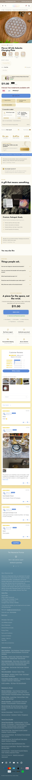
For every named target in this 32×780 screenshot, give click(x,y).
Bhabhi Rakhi (26, 746)
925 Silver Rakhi (5, 748)
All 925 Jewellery (5, 683)
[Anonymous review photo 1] (16, 450)
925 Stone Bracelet (21, 683)
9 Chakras (13, 732)
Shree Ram (10, 680)
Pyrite (20, 730)
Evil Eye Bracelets (16, 701)
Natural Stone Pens (6, 743)
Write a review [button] (16, 371)
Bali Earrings (20, 667)
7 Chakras (24, 730)
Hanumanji (22, 678)
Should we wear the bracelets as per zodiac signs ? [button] (13, 280)
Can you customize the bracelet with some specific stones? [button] (13, 271)
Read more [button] (5, 479)
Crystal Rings (13, 697)
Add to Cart (16, 312)
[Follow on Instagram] (6, 763)
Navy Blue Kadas (19, 663)
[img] (6, 411)
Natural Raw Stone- (6, 739)
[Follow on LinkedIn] (18, 763)
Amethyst (3, 732)
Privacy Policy (4, 630)
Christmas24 (20, 755)
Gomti (8, 732)
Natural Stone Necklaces (7, 734)
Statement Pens (21, 743)
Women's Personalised (7, 712)
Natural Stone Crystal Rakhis (8, 746)
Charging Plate (6, 63)
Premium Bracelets (21, 703)
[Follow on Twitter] (2, 763)
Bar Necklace (18, 734)
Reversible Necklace (16, 694)
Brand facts (4, 615)
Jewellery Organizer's (10, 752)
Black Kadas (16, 661)
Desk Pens (14, 743)
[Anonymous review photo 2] (4, 470)
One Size (5, 70)
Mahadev (28, 678)
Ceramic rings (11, 656)
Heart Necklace (26, 694)
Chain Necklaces (15, 650)
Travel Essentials (5, 750)
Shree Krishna (17, 680)
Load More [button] (16, 543)
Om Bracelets (10, 724)
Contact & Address (6, 635)
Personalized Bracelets (20, 664)
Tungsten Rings (5, 658)
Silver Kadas (23, 661)
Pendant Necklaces (25, 650)
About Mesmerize (5, 625)
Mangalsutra (25, 714)
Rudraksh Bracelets (11, 726)
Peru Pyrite (14, 739)
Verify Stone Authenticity (7, 643)
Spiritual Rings (21, 658)
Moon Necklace (26, 734)
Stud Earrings (13, 667)
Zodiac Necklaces (5, 694)
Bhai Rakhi (19, 746)
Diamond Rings (21, 697)
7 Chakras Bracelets (19, 724)
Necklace (14, 671)
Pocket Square (14, 750)
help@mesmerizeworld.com (14, 609)
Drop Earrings (17, 707)
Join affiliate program (6, 622)
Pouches (21, 750)
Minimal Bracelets (11, 703)
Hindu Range (4, 676)
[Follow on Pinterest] (10, 763)
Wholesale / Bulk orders (7, 619)
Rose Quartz (15, 730)
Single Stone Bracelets (18, 727)
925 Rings (13, 683)
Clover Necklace (17, 691)
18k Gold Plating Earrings (17, 706)
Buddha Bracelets (18, 722)
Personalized (12, 676)
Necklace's (14, 714)
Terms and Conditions (6, 633)
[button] (2, 5)
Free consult (25, 149)
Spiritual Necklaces (16, 652)
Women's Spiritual (5, 714)
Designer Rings (13, 658)
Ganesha (4, 680)
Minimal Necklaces (6, 652)
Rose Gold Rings (9, 699)
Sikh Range (25, 674)
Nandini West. (15, 775)
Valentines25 (4, 757)
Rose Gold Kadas (9, 663)
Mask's (17, 752)
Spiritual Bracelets (21, 726)
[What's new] (26, 6)
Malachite (13, 741)
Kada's (19, 671)
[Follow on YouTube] (14, 763)
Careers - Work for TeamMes (6, 639)
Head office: (4, 593)
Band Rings (26, 656)
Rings (23, 671)
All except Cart (8, 9)
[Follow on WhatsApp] (21, 763)
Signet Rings (19, 656)
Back (4, 9)
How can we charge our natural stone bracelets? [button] (12, 266)
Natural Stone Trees (6, 730)
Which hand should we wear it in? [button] (9, 276)
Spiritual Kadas (10, 664)
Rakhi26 (15, 755)
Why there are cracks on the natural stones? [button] (11, 284)
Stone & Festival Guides (7, 627)
